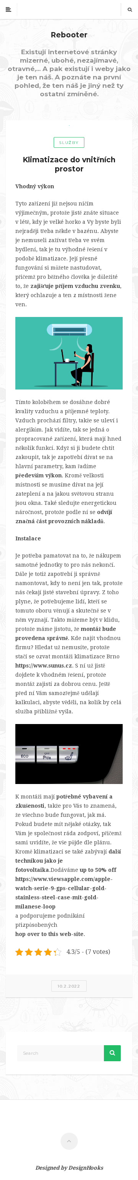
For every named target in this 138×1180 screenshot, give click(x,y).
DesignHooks (85, 1168)
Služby (69, 142)
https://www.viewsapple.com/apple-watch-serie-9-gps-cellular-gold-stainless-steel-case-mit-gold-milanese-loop (64, 893)
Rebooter (69, 35)
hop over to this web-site (49, 934)
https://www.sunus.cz (43, 666)
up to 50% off (98, 870)
